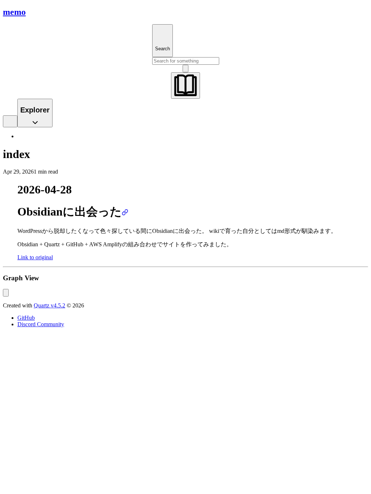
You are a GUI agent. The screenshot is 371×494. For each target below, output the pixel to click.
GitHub (26, 318)
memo (14, 12)
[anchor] (125, 211)
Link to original (35, 257)
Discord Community (40, 324)
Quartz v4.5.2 (49, 305)
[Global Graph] (6, 293)
